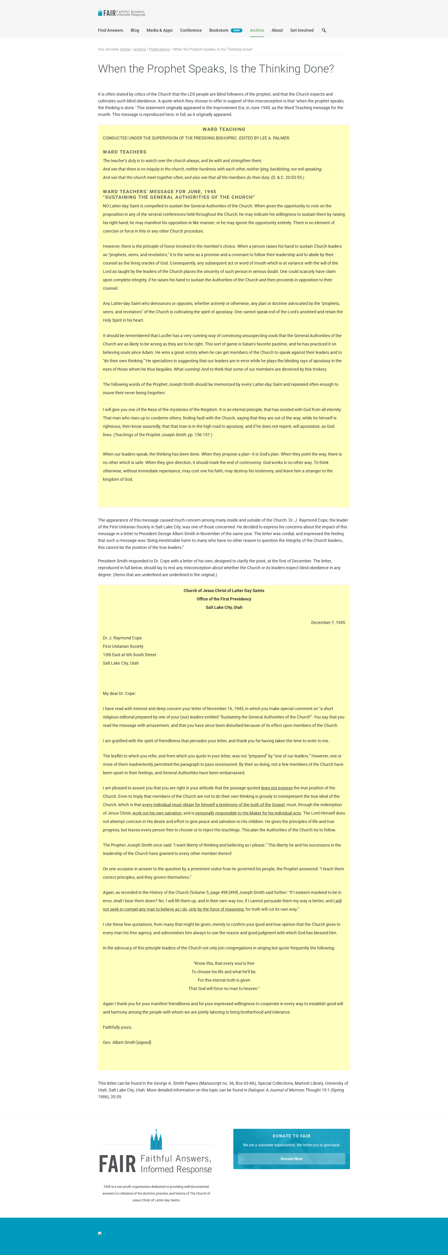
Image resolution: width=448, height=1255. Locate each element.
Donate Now (292, 1158)
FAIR (144, 13)
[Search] (323, 31)
